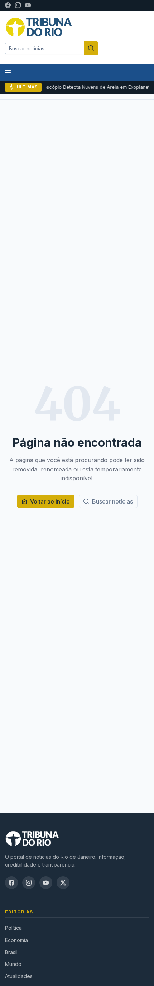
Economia (16, 940)
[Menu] (8, 72)
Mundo (13, 964)
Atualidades (19, 976)
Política (13, 928)
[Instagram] (18, 5)
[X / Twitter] (63, 882)
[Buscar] (91, 48)
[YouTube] (28, 5)
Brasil (11, 952)
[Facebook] (8, 5)
